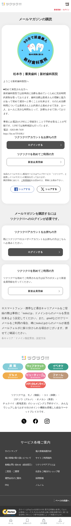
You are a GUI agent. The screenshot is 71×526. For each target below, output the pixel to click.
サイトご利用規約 (44, 458)
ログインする (35, 145)
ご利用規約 (26, 180)
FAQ (7, 485)
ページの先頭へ (61, 500)
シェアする (24, 189)
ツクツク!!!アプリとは (45, 464)
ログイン (66, 10)
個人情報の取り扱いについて (18, 458)
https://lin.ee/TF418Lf (13, 133)
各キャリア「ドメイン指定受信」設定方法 (24, 338)
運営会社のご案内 (13, 478)
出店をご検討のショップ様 (48, 471)
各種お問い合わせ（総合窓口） (19, 464)
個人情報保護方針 (44, 451)
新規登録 (57, 10)
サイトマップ (11, 451)
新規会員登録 (35, 162)
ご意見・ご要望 (12, 471)
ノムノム (40, 485)
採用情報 (40, 478)
